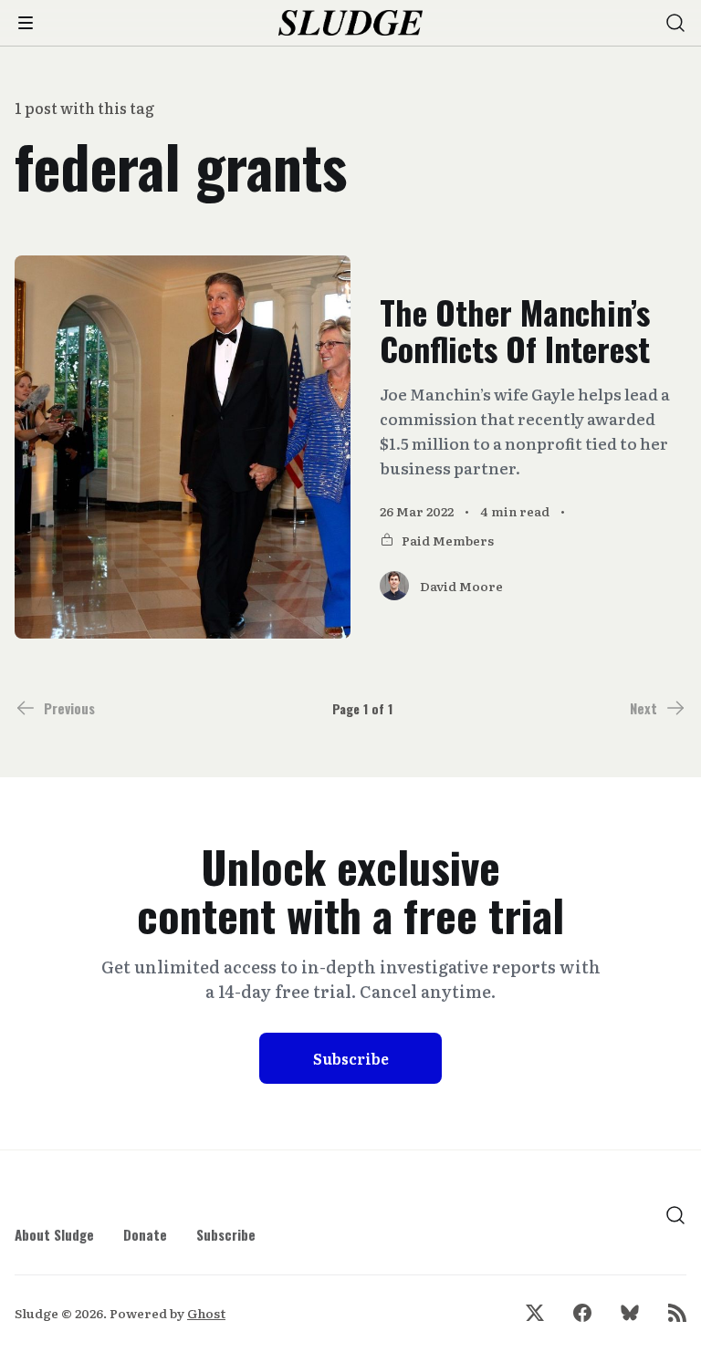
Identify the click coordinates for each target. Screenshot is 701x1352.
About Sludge (54, 1234)
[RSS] (677, 1313)
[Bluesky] (630, 1313)
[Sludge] (351, 23)
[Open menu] (26, 23)
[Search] (675, 23)
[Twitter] (535, 1313)
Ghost (206, 1313)
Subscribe (351, 1058)
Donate (145, 1234)
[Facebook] (582, 1313)
